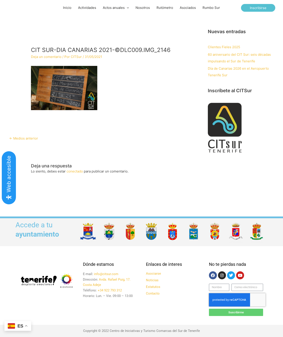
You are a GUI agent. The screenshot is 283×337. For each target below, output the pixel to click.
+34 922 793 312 (110, 290)
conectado (75, 171)
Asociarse (153, 274)
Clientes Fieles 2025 (224, 47)
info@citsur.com (106, 274)
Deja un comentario (46, 57)
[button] (127, 7)
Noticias (152, 280)
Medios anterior (23, 138)
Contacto (153, 293)
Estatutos (153, 287)
